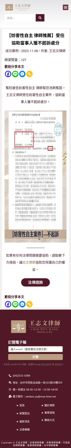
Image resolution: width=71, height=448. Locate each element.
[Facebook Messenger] (22, 74)
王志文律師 (14, 94)
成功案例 (12, 50)
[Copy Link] (29, 74)
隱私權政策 (47, 364)
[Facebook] (8, 74)
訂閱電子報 (17, 342)
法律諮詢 (35, 282)
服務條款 (59, 364)
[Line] (15, 74)
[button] (65, 7)
